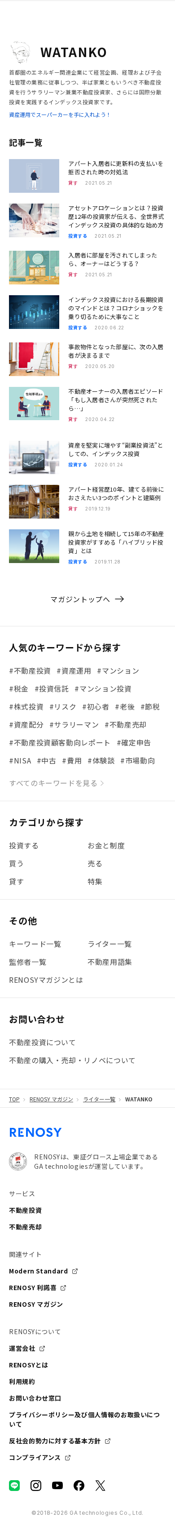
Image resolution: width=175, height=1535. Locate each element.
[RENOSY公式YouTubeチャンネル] (57, 1485)
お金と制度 (106, 845)
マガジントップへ (80, 599)
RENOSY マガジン (51, 1099)
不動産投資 (25, 1210)
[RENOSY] (36, 1136)
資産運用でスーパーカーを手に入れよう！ (60, 114)
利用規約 (22, 1381)
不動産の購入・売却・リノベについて (72, 1060)
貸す (16, 881)
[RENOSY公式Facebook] (79, 1485)
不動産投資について (42, 1042)
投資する (24, 845)
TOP (14, 1099)
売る (95, 863)
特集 (95, 881)
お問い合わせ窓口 (35, 1397)
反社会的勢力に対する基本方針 (55, 1440)
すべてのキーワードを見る (53, 782)
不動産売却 (25, 1226)
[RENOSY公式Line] (14, 1485)
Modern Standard (38, 1270)
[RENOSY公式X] (100, 1485)
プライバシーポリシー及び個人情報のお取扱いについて (84, 1419)
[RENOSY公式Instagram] (36, 1485)
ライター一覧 (99, 1099)
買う (16, 863)
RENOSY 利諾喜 (33, 1287)
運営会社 (22, 1348)
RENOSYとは (28, 1364)
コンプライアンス (35, 1457)
